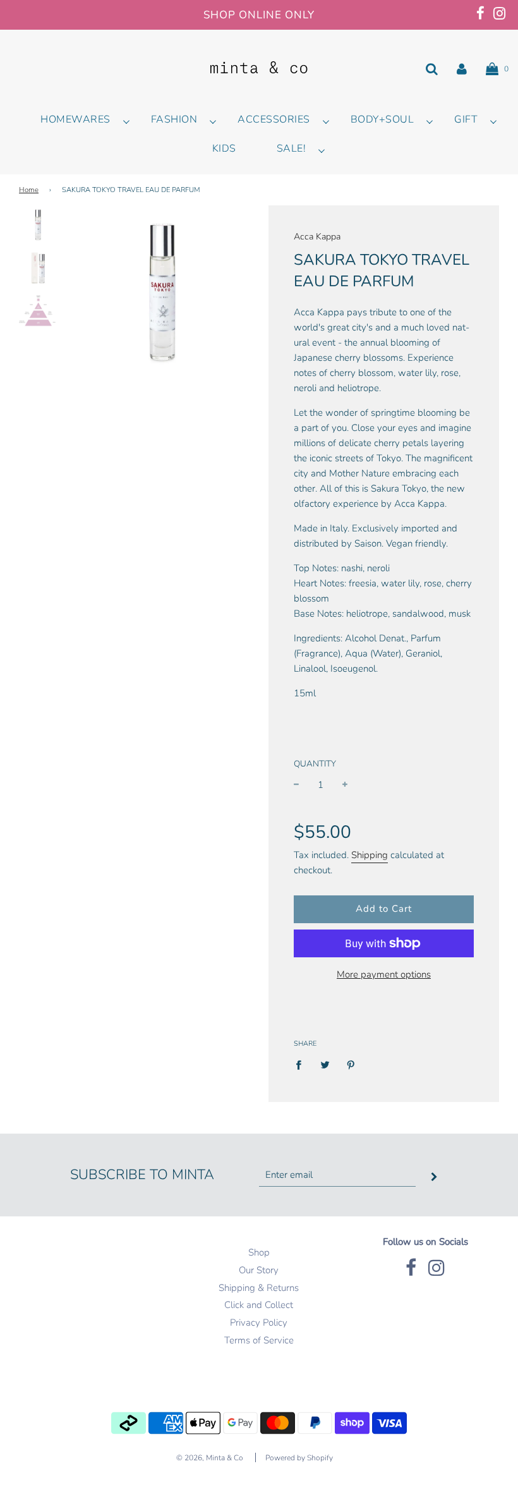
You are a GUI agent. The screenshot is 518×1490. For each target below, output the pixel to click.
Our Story (259, 1270)
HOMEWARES (75, 119)
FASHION (174, 119)
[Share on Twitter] (325, 1064)
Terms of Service (259, 1340)
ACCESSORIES (274, 119)
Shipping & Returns (259, 1287)
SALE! (291, 148)
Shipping (369, 855)
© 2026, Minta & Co (209, 1458)
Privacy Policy (258, 1322)
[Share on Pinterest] (351, 1064)
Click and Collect (258, 1305)
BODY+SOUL (382, 119)
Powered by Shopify (299, 1458)
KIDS (224, 148)
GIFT (466, 119)
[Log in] (462, 69)
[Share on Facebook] (302, 1064)
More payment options (384, 974)
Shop (259, 1252)
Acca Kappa (317, 237)
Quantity (315, 764)
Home (29, 190)
